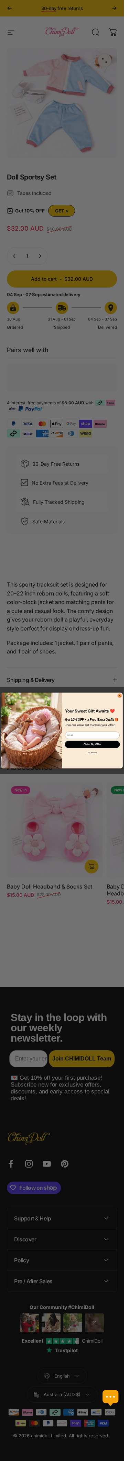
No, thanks (92, 753)
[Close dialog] (120, 696)
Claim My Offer (92, 744)
